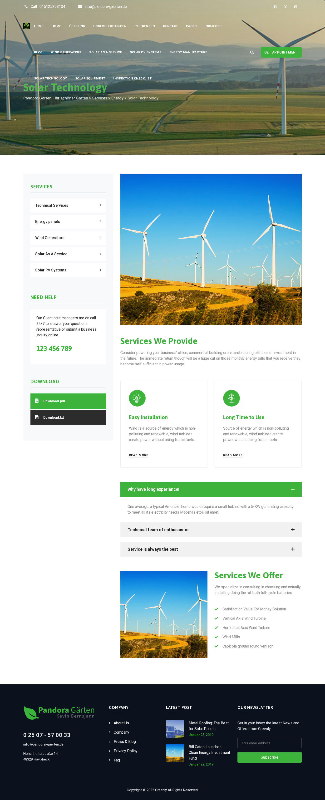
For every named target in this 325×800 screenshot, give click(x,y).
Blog (38, 52)
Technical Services (51, 205)
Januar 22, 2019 (201, 764)
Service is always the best (153, 549)
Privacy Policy (126, 751)
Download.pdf (54, 401)
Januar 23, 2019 (201, 735)
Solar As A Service (105, 52)
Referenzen (145, 26)
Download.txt (53, 417)
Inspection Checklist (132, 78)
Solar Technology (50, 78)
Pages (191, 26)
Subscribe (269, 757)
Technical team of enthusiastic (158, 529)
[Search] (252, 52)
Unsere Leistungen (110, 26)
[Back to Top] (315, 792)
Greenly (161, 790)
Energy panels (47, 221)
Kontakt (170, 26)
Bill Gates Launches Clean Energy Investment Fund (209, 753)
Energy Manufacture (188, 52)
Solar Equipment (90, 78)
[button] (211, 489)
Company (121, 732)
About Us (121, 723)
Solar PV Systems (145, 52)
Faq (117, 760)
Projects (213, 26)
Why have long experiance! (153, 489)
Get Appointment (281, 52)
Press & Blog (125, 741)
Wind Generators (66, 52)
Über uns (77, 26)
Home (39, 26)
